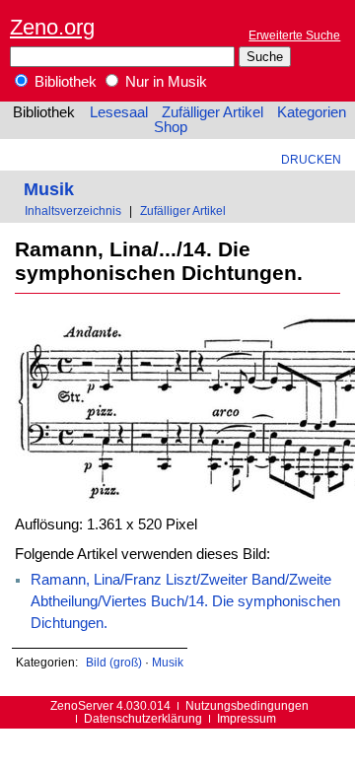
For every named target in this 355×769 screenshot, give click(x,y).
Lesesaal (119, 112)
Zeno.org (52, 27)
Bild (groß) (114, 662)
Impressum (246, 718)
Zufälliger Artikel (212, 112)
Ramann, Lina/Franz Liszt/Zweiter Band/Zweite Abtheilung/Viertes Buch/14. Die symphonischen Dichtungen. (185, 601)
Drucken (311, 159)
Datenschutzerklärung (143, 718)
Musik (49, 188)
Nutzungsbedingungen (247, 705)
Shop (170, 127)
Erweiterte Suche (294, 35)
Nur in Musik (164, 82)
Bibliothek (64, 82)
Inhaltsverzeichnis (73, 210)
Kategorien (311, 112)
